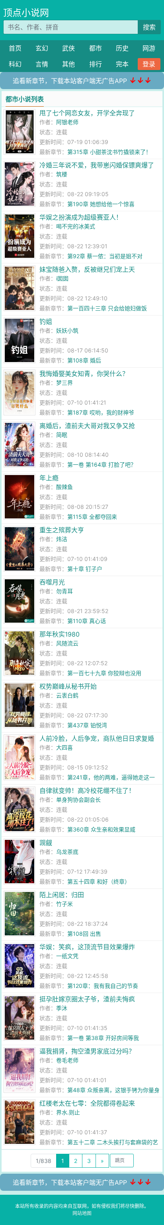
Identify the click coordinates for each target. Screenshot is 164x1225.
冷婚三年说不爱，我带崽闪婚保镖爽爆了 (96, 165)
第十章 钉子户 (84, 568)
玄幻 (41, 48)
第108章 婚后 (84, 360)
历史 (122, 48)
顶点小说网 (26, 12)
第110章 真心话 (86, 620)
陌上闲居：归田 (61, 895)
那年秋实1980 (59, 634)
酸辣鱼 (64, 486)
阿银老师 (67, 122)
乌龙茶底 (67, 851)
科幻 (15, 64)
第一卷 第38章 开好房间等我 (103, 1037)
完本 (122, 64)
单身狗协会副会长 (78, 799)
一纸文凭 (67, 955)
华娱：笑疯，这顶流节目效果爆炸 (87, 947)
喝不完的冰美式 (75, 226)
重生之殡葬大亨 (61, 530)
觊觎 (45, 843)
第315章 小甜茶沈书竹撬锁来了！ (109, 151)
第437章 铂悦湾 (87, 725)
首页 (15, 48)
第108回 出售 (84, 933)
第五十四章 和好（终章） (98, 881)
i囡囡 (62, 278)
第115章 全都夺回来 (92, 516)
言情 (41, 64)
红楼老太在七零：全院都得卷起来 (87, 1103)
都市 (95, 48)
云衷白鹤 (67, 695)
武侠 (68, 48)
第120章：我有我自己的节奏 (102, 985)
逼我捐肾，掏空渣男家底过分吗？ (87, 1051)
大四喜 (64, 747)
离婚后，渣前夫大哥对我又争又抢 (87, 426)
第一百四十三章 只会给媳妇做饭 (107, 308)
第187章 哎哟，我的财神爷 (100, 412)
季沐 (61, 1008)
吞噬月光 (52, 582)
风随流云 (67, 643)
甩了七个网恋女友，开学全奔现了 (87, 113)
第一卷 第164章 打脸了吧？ (101, 464)
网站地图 (82, 1213)
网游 (149, 48)
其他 (68, 64)
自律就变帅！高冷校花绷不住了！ (87, 791)
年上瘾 (49, 478)
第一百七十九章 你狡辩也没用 (104, 673)
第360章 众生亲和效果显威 (101, 829)
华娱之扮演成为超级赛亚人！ (80, 217)
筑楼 (61, 174)
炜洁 (61, 539)
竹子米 (64, 903)
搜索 (149, 27)
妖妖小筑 (67, 330)
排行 (95, 64)
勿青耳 (64, 591)
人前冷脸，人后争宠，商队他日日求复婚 (96, 738)
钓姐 (45, 321)
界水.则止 (68, 1112)
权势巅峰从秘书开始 (68, 686)
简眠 (61, 434)
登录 (149, 64)
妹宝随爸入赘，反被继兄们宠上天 (87, 269)
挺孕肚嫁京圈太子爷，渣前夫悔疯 (87, 999)
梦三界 (64, 382)
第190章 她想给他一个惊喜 (101, 204)
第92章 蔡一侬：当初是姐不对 (105, 256)
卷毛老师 (67, 1060)
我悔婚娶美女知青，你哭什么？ (84, 374)
